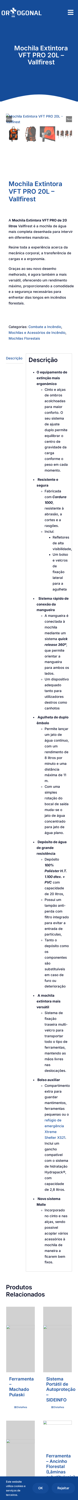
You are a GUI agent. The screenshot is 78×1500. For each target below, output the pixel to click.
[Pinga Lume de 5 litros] (20, 1453)
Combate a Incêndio (44, 327)
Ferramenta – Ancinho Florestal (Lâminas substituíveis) (60, 1466)
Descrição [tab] (14, 358)
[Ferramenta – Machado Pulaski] (20, 1339)
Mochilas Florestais (24, 338)
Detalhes (22, 1407)
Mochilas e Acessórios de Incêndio (37, 333)
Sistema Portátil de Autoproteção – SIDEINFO (60, 1389)
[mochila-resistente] (39, 119)
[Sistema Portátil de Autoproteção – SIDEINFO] (57, 1339)
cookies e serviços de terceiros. (16, 1490)
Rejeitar (63, 1488)
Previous (9, 119)
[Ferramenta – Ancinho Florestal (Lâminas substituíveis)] (57, 1435)
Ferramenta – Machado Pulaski (21, 1386)
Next (69, 119)
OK (40, 1488)
